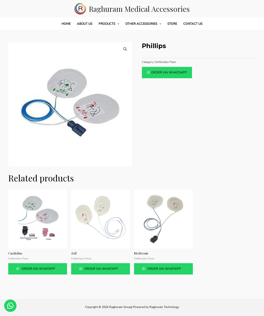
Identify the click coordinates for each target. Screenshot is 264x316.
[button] (167, 72)
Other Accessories (141, 24)
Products (107, 24)
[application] (117, 24)
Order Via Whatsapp (169, 72)
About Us (84, 24)
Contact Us (193, 24)
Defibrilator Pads (165, 62)
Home (66, 24)
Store (172, 24)
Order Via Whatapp (38, 269)
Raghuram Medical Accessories (139, 9)
